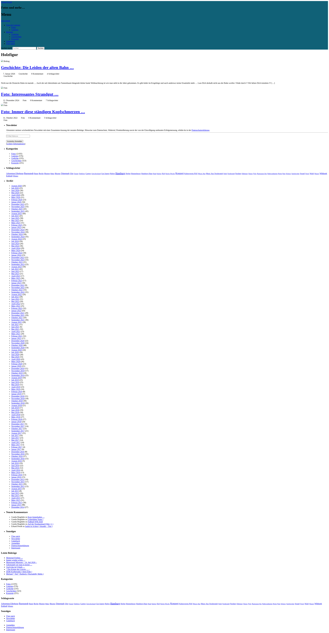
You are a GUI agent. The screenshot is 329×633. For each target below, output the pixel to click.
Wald (312, 174)
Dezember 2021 (17, 313)
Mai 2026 (15, 193)
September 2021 (18, 320)
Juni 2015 (15, 493)
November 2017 (18, 426)
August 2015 (16, 489)
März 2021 (15, 334)
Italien (159, 174)
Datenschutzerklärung (200, 130)
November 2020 (18, 343)
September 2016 (18, 459)
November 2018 (18, 398)
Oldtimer (245, 174)
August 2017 (16, 433)
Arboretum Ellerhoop (15, 173)
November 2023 (18, 260)
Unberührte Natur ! (35, 519)
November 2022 (18, 287)
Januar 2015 (16, 505)
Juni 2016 (15, 465)
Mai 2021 (15, 329)
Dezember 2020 (17, 341)
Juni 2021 (15, 327)
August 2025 (16, 213)
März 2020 (15, 361)
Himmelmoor (136, 174)
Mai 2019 (15, 385)
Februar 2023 (16, 281)
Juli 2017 (15, 435)
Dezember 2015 (17, 479)
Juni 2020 (15, 354)
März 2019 (15, 389)
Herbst (128, 174)
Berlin (41, 173)
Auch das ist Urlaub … (15, 567)
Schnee (288, 174)
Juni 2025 (15, 218)
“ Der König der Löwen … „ (18, 569)
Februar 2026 (16, 200)
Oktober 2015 (17, 484)
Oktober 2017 (17, 428)
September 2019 (18, 375)
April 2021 (15, 331)
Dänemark (65, 173)
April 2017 (15, 442)
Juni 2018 (15, 410)
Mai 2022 (15, 301)
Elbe (71, 174)
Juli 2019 (15, 380)
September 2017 (18, 431)
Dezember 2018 (17, 396)
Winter (15, 176)
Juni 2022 (15, 299)
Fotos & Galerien (13, 25)
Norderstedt (231, 174)
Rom (283, 174)
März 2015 (15, 500)
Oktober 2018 (17, 401)
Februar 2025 (16, 225)
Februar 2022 (16, 308)
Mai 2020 (15, 357)
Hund (154, 174)
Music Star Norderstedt (214, 174)
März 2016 (15, 472)
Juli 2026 (15, 188)
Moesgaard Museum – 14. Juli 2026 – (21, 562)
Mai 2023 (15, 274)
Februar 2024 (16, 253)
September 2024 (18, 237)
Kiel (163, 174)
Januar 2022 (16, 311)
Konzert (179, 173)
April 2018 (15, 415)
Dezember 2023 (17, 257)
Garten (88, 174)
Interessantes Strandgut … (29, 94)
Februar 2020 (16, 364)
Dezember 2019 (17, 368)
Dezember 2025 (17, 204)
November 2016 (18, 454)
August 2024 (16, 239)
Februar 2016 (16, 475)
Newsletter (15, 539)
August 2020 (16, 350)
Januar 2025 (16, 227)
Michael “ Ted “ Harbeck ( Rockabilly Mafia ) (25, 574)
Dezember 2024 (17, 230)
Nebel (225, 174)
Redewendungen (272, 174)
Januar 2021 (16, 338)
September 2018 (18, 403)
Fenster (76, 174)
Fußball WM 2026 (35, 522)
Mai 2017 (15, 440)
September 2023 (18, 264)
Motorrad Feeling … (14, 558)
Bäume (58, 174)
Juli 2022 (15, 297)
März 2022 (15, 306)
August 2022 (16, 294)
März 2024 (15, 250)
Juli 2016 (15, 463)
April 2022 (15, 304)
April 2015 (15, 498)
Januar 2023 (16, 283)
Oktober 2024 (17, 234)
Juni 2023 (15, 271)
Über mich (10, 44)
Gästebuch (10, 41)
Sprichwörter (295, 174)
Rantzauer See (262, 174)
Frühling (82, 174)
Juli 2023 (15, 269)
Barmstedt (29, 173)
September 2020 (18, 348)
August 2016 (16, 461)
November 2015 (18, 482)
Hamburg (120, 173)
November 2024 (18, 232)
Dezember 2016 (17, 452)
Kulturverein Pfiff (191, 174)
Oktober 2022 (17, 290)
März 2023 (15, 278)
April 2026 (15, 195)
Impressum (15, 548)
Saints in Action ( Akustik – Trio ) (38, 526)
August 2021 (16, 322)
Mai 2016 (15, 468)
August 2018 (16, 405)
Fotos (13, 27)
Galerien (14, 30)
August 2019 (16, 378)
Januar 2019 (16, 394)
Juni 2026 (15, 190)
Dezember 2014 (17, 507)
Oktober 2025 (17, 209)
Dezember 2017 (17, 424)
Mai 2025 (15, 220)
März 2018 (15, 417)
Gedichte (15, 34)
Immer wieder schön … (15, 560)
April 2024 (15, 248)
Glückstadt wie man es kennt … (19, 565)
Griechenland (96, 174)
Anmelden (15, 543)
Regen (280, 174)
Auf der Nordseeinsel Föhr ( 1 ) (40, 524)
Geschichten (16, 37)
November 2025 (18, 207)
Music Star (201, 174)
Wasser (316, 174)
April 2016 (15, 470)
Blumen (47, 174)
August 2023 (16, 267)
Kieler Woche (170, 174)
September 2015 (18, 486)
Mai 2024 (15, 246)
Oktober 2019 (17, 373)
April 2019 (15, 387)
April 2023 (15, 276)
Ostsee (250, 174)
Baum (36, 174)
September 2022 (18, 292)
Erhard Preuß (6, 2)
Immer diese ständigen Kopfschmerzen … (43, 111)
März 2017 (15, 445)
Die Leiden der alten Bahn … (37, 67)
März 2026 (15, 197)
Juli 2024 (15, 241)
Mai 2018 (15, 412)
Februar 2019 (16, 391)
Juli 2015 (15, 491)
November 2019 (18, 371)
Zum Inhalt (5, 21)
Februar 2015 (16, 502)
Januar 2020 (16, 366)
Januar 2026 (16, 202)
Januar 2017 (16, 449)
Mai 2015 (15, 496)
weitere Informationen (16, 144)
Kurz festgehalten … (36, 517)
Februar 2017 (16, 447)
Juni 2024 (15, 244)
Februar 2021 (16, 336)
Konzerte (15, 39)
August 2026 (16, 186)
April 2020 (15, 359)
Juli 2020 (15, 352)
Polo (255, 174)
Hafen (112, 174)
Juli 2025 (15, 216)
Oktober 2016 (17, 456)
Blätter (52, 174)
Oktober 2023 (17, 262)
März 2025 (15, 223)
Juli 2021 (15, 324)
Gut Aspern (105, 174)
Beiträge (9, 32)
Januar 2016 (16, 477)
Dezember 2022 (17, 285)
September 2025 (18, 211)
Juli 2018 (15, 408)
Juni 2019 (15, 382)
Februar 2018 (16, 419)
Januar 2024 (16, 255)
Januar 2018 (16, 422)
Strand (302, 174)
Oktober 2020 (17, 345)
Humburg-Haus (146, 174)
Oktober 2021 (17, 317)
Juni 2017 (15, 438)
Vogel (307, 174)
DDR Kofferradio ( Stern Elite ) (19, 572)
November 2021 (18, 315)
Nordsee (238, 174)
